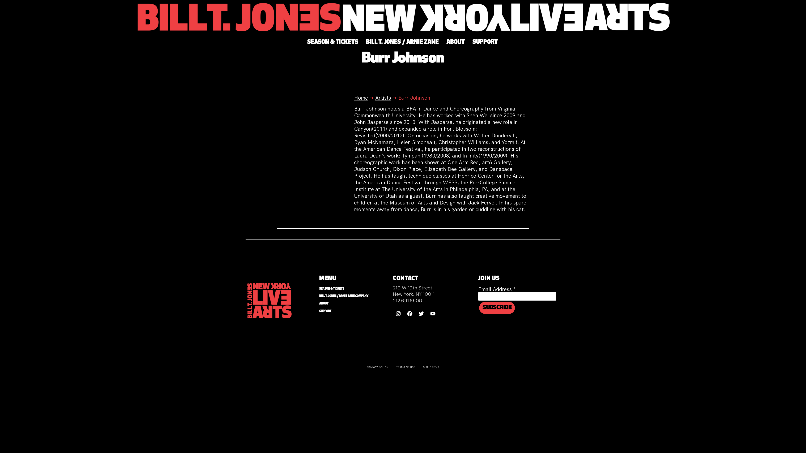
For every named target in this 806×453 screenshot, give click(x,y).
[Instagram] (398, 313)
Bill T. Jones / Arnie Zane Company (343, 296)
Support (325, 311)
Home (361, 97)
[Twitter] (421, 313)
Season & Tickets (331, 288)
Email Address (497, 289)
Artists (383, 97)
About (323, 303)
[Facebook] (409, 313)
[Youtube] (433, 313)
